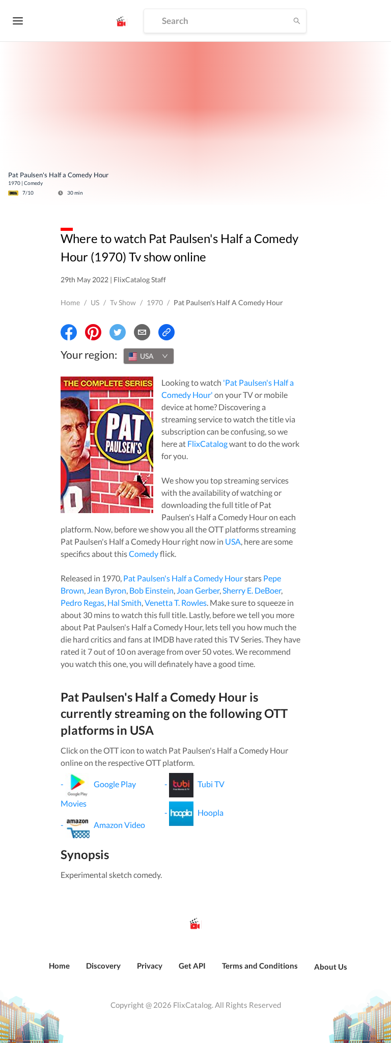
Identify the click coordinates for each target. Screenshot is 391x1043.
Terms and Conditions (260, 965)
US (95, 302)
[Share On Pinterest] (93, 332)
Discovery (103, 965)
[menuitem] (59, 971)
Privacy (149, 965)
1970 (155, 302)
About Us (330, 966)
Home (70, 302)
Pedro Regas (82, 602)
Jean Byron (106, 590)
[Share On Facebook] (69, 332)
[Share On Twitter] (117, 332)
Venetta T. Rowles (176, 602)
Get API (192, 965)
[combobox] (148, 356)
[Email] (142, 332)
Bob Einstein (151, 590)
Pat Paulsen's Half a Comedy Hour (183, 578)
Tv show (123, 302)
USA (233, 541)
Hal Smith (124, 602)
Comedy (143, 553)
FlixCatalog (207, 443)
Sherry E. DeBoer (251, 590)
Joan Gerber (198, 590)
